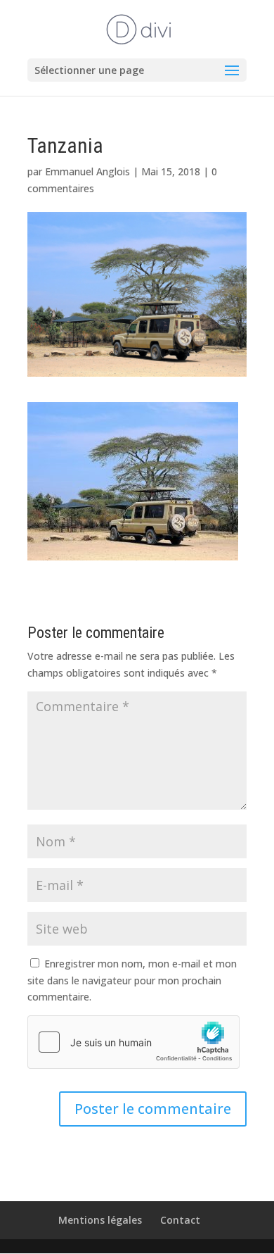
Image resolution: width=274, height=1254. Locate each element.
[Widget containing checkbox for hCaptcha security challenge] (133, 1042)
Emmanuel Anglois (87, 171)
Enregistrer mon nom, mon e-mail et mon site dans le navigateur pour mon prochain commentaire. (132, 980)
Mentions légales (100, 1220)
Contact (180, 1220)
